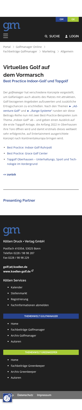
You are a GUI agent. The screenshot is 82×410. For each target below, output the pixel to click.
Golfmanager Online (29, 47)
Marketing (48, 51)
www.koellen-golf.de (17, 271)
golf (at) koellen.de (15, 267)
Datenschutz (25, 395)
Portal (7, 47)
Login (72, 36)
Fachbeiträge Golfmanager (20, 51)
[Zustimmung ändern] (7, 397)
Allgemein (67, 51)
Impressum (44, 395)
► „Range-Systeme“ (39, 110)
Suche (52, 36)
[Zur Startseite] (11, 25)
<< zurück (9, 174)
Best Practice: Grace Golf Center (27, 153)
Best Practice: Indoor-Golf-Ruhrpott (29, 147)
